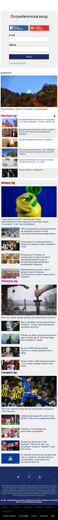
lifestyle (9, 116)
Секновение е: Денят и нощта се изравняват (24, 109)
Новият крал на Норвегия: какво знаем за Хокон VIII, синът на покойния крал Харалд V (37, 131)
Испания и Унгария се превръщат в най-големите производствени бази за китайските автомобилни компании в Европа (35, 259)
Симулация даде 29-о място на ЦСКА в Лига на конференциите (38, 417)
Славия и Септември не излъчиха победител (33, 430)
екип (53, 516)
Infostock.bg (7, 511)
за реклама (23, 516)
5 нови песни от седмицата (31, 170)
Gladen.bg (50, 507)
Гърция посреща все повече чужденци (35, 140)
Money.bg (16, 507)
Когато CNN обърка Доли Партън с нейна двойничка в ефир (36, 350)
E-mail (12, 35)
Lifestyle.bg (27, 507)
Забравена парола (17, 63)
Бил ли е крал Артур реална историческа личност (28, 317)
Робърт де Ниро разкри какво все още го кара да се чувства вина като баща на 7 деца (39, 337)
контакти (44, 516)
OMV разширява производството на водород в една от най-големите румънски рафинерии (38, 231)
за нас (34, 516)
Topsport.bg (38, 507)
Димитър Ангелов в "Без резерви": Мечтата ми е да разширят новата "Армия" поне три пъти (38, 445)
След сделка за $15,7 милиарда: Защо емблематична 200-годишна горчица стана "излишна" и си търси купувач (24, 221)
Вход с (18, 28)
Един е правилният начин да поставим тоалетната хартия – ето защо (36, 161)
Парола (12, 45)
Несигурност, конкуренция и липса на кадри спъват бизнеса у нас (38, 244)
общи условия (9, 516)
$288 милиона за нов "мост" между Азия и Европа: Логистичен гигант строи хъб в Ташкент (38, 273)
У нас (3, 112)
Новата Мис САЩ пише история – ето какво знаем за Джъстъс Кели (38, 363)
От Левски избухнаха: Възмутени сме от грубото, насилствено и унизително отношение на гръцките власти (38, 458)
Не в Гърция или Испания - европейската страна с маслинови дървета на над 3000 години (36, 152)
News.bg (6, 507)
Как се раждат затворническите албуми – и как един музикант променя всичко (38, 324)
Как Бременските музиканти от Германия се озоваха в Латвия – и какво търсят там (37, 120)
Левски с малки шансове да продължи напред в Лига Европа (27, 409)
